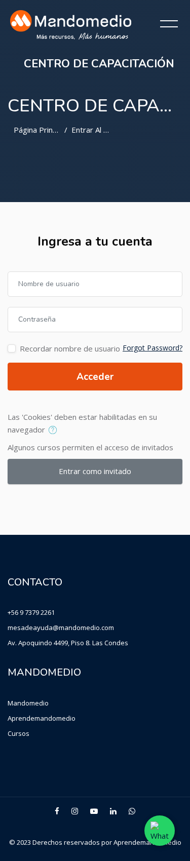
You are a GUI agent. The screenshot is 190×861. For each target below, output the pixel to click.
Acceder (95, 376)
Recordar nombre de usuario (70, 348)
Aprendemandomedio (41, 718)
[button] (55, 430)
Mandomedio (28, 703)
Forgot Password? (152, 348)
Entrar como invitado (95, 471)
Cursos (18, 733)
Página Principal (41, 130)
